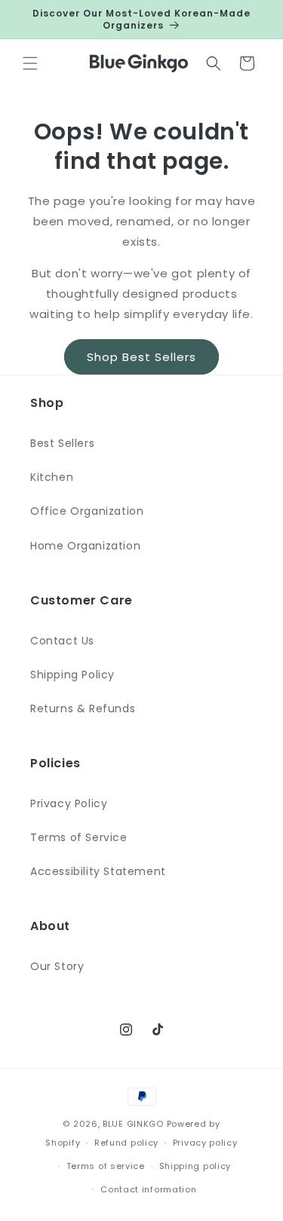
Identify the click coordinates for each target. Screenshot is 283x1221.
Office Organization (86, 511)
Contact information (148, 1189)
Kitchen (51, 477)
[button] (30, 63)
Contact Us (62, 640)
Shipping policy (195, 1166)
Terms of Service (79, 837)
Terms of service (105, 1166)
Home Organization (85, 545)
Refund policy (126, 1143)
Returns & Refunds (82, 708)
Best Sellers (62, 443)
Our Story (57, 966)
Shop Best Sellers (141, 357)
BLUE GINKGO (133, 1124)
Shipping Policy (72, 674)
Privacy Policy (68, 803)
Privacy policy (205, 1143)
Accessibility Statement (98, 871)
